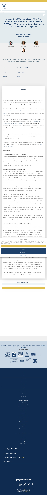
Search (38, 6)
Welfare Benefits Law (23, 443)
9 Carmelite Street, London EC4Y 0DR (14, 457)
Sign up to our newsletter (23, 480)
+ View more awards (23, 349)
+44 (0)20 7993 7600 (41, 6)
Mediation (23, 430)
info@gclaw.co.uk (10, 453)
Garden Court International (23, 421)
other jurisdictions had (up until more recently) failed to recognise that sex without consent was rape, (23, 111)
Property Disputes (24, 437)
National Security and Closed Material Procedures (24, 433)
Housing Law (23, 424)
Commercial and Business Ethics (23, 406)
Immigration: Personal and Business (23, 428)
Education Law (23, 413)
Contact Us (23, 89)
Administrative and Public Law (23, 400)
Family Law (23, 419)
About (23, 375)
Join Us (23, 393)
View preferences (23, 252)
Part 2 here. (10, 146)
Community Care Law (23, 408)
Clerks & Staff (23, 381)
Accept (23, 245)
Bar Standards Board (26, 489)
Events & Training (23, 390)
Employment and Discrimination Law (23, 415)
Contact (23, 396)
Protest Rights (23, 439)
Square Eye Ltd (27, 491)
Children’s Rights (23, 402)
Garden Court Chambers (4, 6)
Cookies (21, 255)
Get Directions (23, 288)
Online (18, 76)
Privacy (25, 255)
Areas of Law (23, 384)
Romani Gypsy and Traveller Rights (23, 441)
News (23, 387)
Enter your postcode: (23, 282)
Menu (44, 6)
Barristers (23, 378)
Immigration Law (23, 426)
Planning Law (23, 435)
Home (23, 372)
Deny (23, 249)
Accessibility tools (41, 1)
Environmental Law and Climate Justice (23, 417)
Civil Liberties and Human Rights (23, 404)
